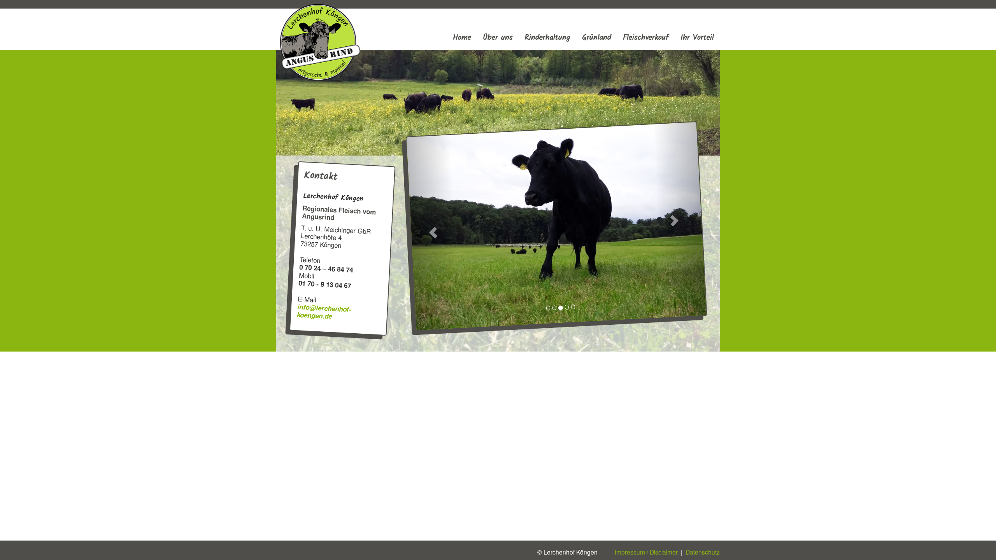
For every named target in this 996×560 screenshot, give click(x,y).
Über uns (498, 38)
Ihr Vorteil (697, 38)
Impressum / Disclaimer (638, 552)
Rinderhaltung (547, 38)
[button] (433, 233)
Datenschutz (703, 552)
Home (462, 38)
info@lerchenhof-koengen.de (323, 310)
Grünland (596, 38)
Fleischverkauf (646, 38)
